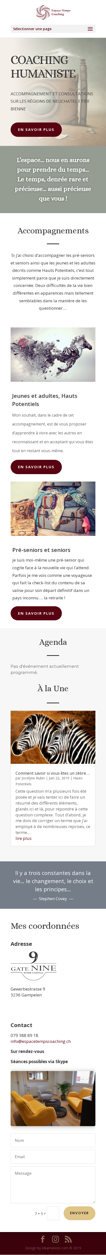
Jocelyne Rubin (33, 778)
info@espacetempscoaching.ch (41, 1041)
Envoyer (79, 1213)
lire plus (24, 838)
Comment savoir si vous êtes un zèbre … (53, 773)
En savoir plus (36, 129)
